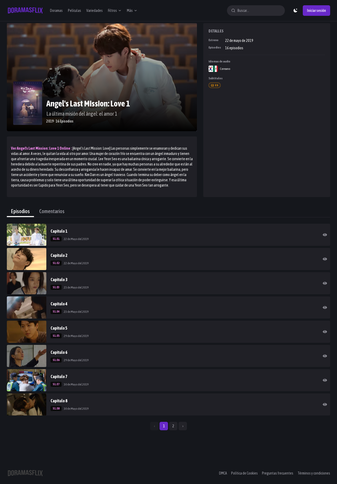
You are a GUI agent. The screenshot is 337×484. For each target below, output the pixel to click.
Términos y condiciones (314, 473)
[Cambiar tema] (295, 10)
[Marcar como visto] (325, 235)
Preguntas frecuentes (277, 473)
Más (130, 10)
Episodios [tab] (20, 211)
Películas (74, 10)
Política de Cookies (244, 473)
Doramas (56, 10)
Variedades (94, 10)
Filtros (112, 10)
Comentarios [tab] (52, 211)
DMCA (223, 473)
